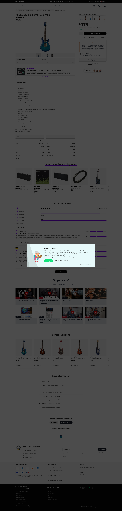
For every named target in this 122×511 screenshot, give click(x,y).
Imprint (82, 264)
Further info (67, 260)
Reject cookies (58, 260)
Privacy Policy (88, 264)
